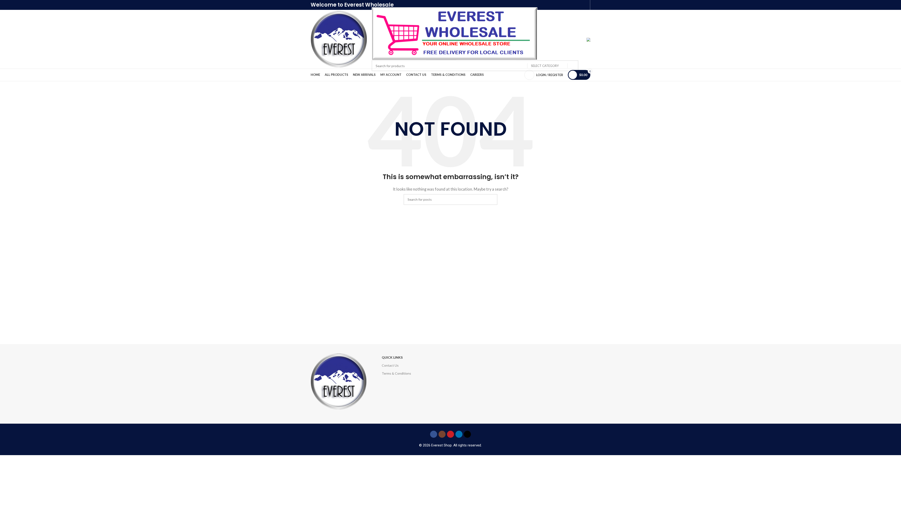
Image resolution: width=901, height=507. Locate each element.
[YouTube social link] (450, 434)
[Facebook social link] (433, 434)
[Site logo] (339, 39)
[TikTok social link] (467, 434)
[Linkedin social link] (458, 434)
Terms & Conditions (396, 373)
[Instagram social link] (442, 434)
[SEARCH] (573, 65)
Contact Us (390, 365)
